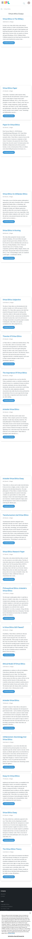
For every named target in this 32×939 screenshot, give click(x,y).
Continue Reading (8, 42)
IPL (1, 9)
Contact (3, 896)
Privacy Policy (4, 911)
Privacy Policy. (11, 933)
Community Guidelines (7, 906)
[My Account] (29, 3)
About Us (3, 894)
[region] (16, 925)
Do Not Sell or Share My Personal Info (16, 936)
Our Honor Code (5, 908)
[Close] (30, 913)
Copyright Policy (5, 904)
